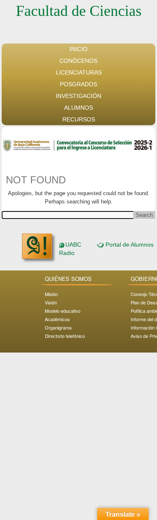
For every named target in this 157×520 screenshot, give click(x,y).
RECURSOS (78, 119)
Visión (51, 302)
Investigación (78, 96)
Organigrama (58, 327)
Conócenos (78, 60)
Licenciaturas (79, 72)
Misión (51, 294)
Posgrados (78, 84)
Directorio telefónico (65, 335)
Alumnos (78, 107)
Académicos (57, 319)
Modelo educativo (62, 310)
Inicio (78, 49)
